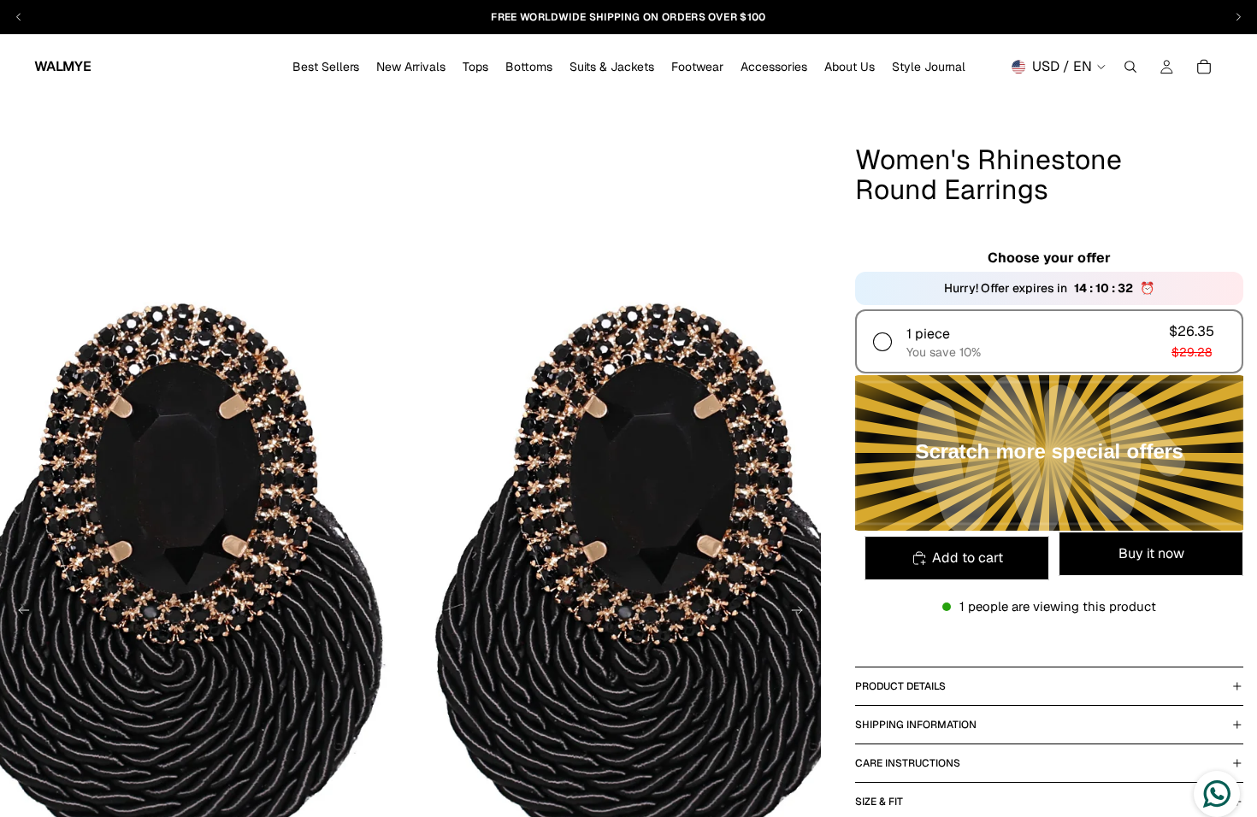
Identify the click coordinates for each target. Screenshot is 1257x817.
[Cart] (1204, 66)
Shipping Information (916, 725)
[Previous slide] (19, 613)
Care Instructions (907, 763)
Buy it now (1151, 553)
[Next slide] (802, 613)
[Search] (1130, 66)
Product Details (900, 686)
